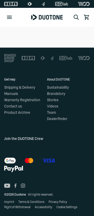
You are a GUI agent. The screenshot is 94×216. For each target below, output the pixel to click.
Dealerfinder (57, 119)
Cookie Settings (66, 207)
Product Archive (17, 113)
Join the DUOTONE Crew (23, 139)
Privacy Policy (58, 201)
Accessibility (43, 207)
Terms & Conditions (31, 201)
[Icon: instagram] (23, 186)
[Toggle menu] (9, 17)
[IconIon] (11, 4)
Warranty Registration (22, 100)
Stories (52, 100)
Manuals (11, 94)
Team (51, 113)
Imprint (9, 201)
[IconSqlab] (61, 4)
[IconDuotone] (30, 4)
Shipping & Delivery (19, 87)
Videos (52, 106)
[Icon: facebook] (15, 186)
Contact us (13, 106)
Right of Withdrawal (17, 207)
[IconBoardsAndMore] (10, 58)
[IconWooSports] (84, 4)
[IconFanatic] (43, 4)
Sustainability (58, 87)
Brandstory (56, 94)
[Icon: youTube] (7, 186)
